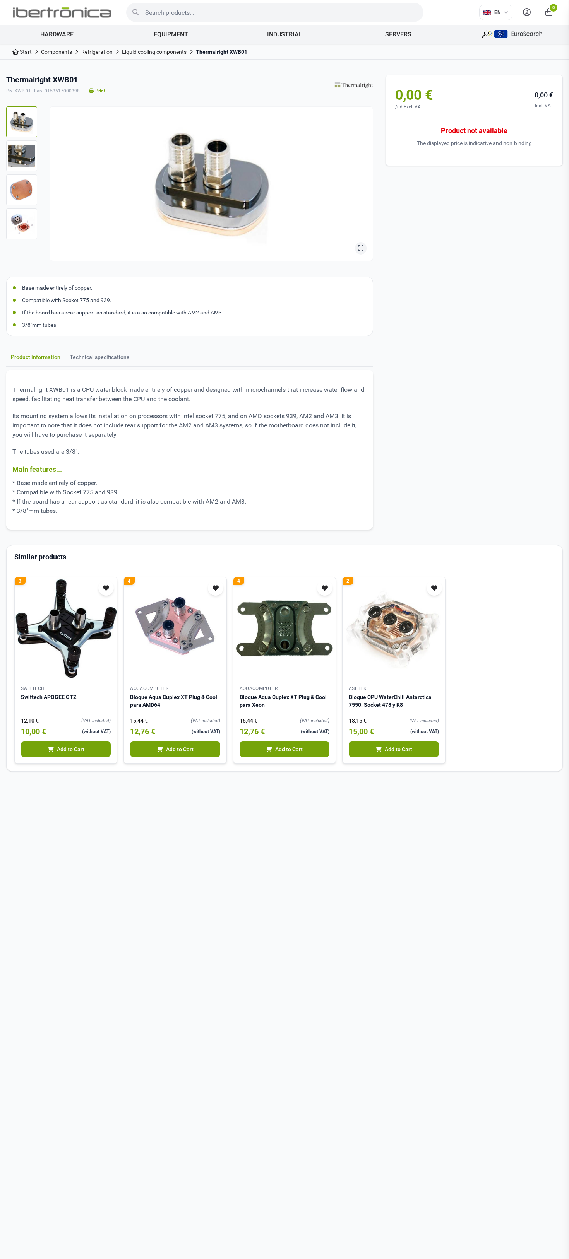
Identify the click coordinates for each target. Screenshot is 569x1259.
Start (25, 52)
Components (56, 52)
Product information (35, 357)
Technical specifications (99, 357)
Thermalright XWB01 (221, 52)
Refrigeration (97, 52)
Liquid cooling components (154, 52)
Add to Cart (70, 749)
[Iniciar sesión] (527, 12)
